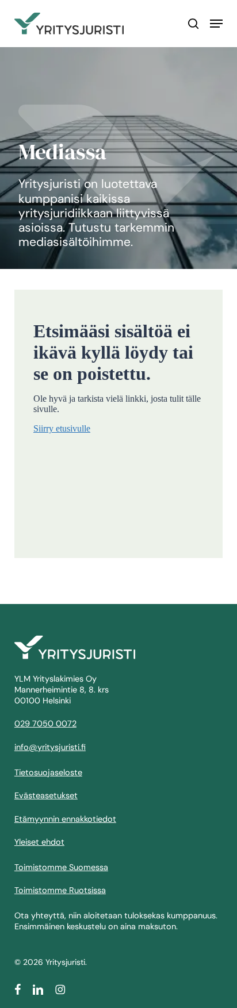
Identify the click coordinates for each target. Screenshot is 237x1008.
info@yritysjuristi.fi (50, 747)
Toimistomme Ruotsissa (60, 890)
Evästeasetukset (46, 795)
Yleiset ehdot (39, 842)
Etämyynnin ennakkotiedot (65, 819)
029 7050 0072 (45, 723)
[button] (216, 23)
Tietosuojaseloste (48, 772)
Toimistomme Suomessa (61, 867)
